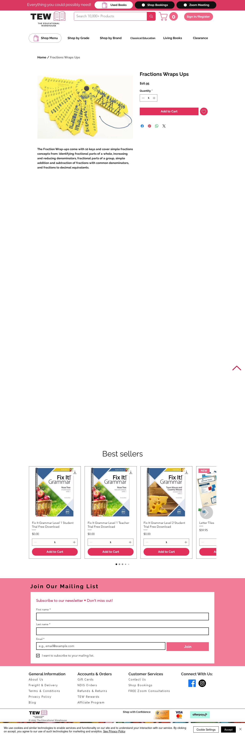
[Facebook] (192, 683)
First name (43, 609)
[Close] (240, 729)
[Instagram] (202, 683)
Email (40, 639)
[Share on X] (164, 126)
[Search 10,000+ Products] (151, 16)
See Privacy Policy (114, 731)
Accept (228, 729)
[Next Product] (206, 512)
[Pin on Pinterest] (149, 126)
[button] (169, 16)
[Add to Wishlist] (204, 111)
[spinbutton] (148, 98)
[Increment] (154, 98)
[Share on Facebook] (142, 126)
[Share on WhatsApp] (156, 126)
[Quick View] (55, 492)
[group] (122, 512)
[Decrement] (142, 98)
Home (41, 57)
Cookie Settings (206, 729)
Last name (43, 624)
